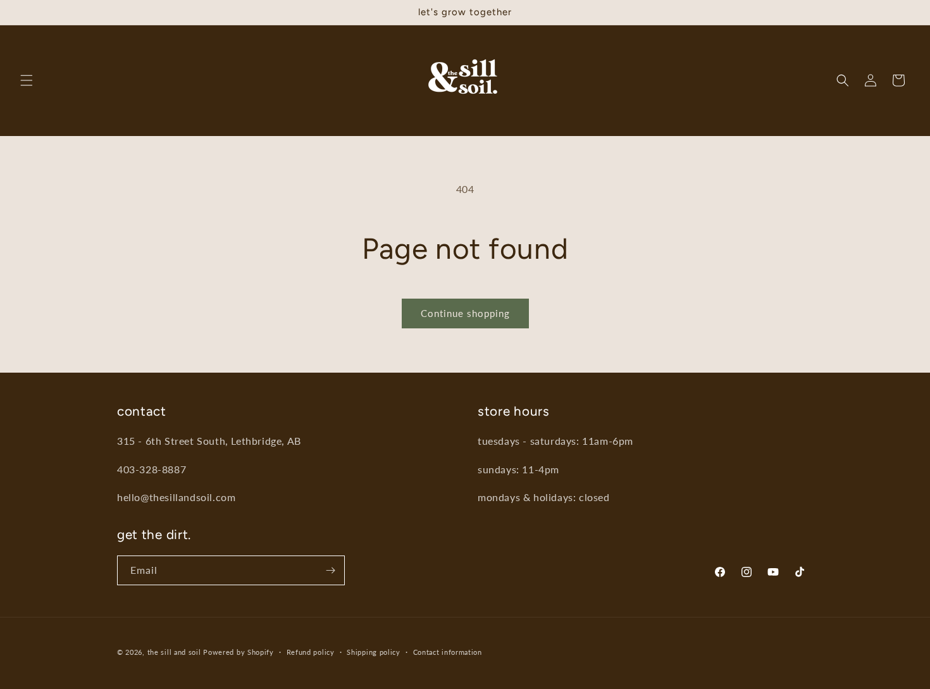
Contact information (447, 651)
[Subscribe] (330, 570)
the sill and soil (174, 652)
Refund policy (311, 651)
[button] (26, 80)
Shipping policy (373, 651)
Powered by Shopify (238, 652)
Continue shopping (465, 313)
